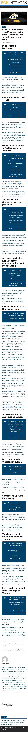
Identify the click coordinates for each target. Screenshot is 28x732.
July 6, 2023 (21, 72)
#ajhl (13, 169)
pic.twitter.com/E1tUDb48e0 (16, 605)
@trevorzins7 (20, 550)
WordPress (3, 729)
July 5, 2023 (19, 176)
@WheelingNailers (17, 468)
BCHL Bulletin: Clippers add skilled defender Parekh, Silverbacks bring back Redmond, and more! (14, 644)
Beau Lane (9, 122)
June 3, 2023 (16, 612)
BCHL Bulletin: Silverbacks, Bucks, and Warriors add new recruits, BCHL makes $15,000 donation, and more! (13, 651)
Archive (4, 26)
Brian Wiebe (5, 42)
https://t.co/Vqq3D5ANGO (14, 168)
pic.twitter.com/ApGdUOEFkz (17, 433)
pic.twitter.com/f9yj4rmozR (15, 171)
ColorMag (23, 727)
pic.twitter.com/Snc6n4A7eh (16, 504)
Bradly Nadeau (14, 331)
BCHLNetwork (12, 727)
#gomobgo (17, 169)
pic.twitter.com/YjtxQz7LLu (15, 111)
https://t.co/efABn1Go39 (16, 469)
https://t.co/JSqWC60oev (17, 278)
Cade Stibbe (13, 443)
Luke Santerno (9, 514)
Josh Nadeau (5, 333)
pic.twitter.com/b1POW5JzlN (16, 67)
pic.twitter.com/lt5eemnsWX (16, 223)
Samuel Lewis (14, 617)
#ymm (21, 168)
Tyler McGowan (9, 79)
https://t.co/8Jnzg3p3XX (16, 64)
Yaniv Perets (16, 341)
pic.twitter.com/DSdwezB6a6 (16, 280)
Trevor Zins (21, 565)
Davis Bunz (9, 477)
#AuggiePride (20, 431)
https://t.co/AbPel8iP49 (16, 222)
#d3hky (9, 433)
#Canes (11, 313)
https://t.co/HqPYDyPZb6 (17, 109)
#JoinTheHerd (17, 66)
